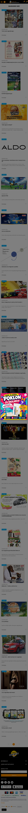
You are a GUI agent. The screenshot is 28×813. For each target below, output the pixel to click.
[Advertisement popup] (14, 406)
